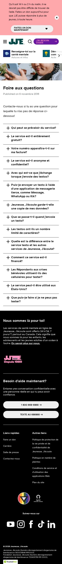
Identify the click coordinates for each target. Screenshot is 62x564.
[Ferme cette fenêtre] (57, 18)
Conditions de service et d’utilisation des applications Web (44, 472)
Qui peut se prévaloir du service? (33, 128)
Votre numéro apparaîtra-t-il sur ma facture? (33, 150)
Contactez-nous (11, 458)
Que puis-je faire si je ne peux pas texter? (34, 299)
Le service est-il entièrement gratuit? (30, 138)
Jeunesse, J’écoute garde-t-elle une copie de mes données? (32, 206)
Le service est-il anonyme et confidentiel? (30, 162)
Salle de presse (11, 452)
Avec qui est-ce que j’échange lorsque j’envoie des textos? (31, 174)
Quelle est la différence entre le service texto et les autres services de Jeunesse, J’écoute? (32, 245)
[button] (46, 42)
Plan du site (38, 482)
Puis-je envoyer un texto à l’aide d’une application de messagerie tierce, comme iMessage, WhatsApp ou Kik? (33, 190)
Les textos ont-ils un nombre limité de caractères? (30, 231)
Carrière (7, 446)
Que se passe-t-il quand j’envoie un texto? (33, 218)
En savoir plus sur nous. (25, 343)
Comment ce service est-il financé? (29, 259)
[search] (30, 41)
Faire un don (9, 439)
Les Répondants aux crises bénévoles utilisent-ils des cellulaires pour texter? (29, 273)
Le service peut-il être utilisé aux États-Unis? (33, 287)
